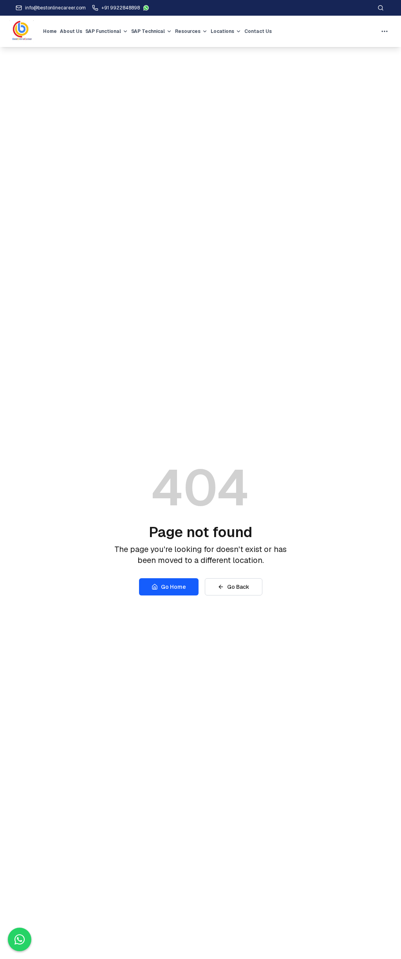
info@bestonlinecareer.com (55, 8)
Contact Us (258, 31)
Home (50, 31)
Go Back (238, 586)
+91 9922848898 (120, 8)
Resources (187, 31)
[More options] (385, 31)
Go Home (173, 586)
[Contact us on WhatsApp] (19, 939)
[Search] (380, 8)
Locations (222, 31)
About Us (71, 31)
